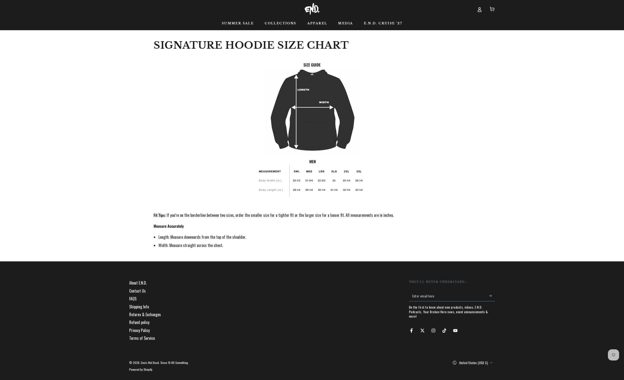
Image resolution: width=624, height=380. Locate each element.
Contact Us (137, 291)
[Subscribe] (492, 295)
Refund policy (139, 322)
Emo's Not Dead (150, 363)
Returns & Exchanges (145, 314)
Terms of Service (142, 338)
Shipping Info (139, 307)
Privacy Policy (139, 330)
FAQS (132, 299)
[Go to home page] (312, 9)
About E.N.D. (138, 283)
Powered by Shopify (140, 369)
